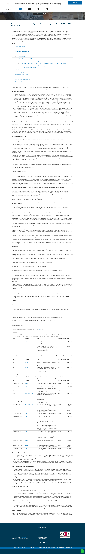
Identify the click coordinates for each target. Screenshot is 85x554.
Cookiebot (40, 329)
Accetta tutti (75, 2)
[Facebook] (38, 542)
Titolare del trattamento (20, 46)
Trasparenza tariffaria (50, 547)
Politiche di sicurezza (41, 547)
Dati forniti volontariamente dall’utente (26, 58)
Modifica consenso (16, 327)
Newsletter (20, 69)
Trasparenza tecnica (60, 547)
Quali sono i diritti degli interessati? (22, 79)
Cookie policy (21, 72)
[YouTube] (44, 542)
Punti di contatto (18, 81)
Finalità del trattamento (20, 49)
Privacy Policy (32, 547)
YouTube (26, 383)
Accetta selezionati (75, 5)
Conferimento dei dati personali (22, 51)
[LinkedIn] (46, 542)
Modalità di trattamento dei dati (22, 74)
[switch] (29, 9)
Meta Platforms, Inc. (29, 393)
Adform (26, 397)
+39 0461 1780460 (24, 537)
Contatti (14, 547)
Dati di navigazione (22, 56)
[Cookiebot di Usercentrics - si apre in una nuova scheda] (8, 9)
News (19, 547)
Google (26, 362)
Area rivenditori (69, 547)
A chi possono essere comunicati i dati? (23, 77)
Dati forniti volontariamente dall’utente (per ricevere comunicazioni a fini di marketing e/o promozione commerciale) (46, 63)
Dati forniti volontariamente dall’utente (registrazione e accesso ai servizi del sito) (39, 61)
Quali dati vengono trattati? (21, 54)
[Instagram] (41, 542)
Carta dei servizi (25, 547)
